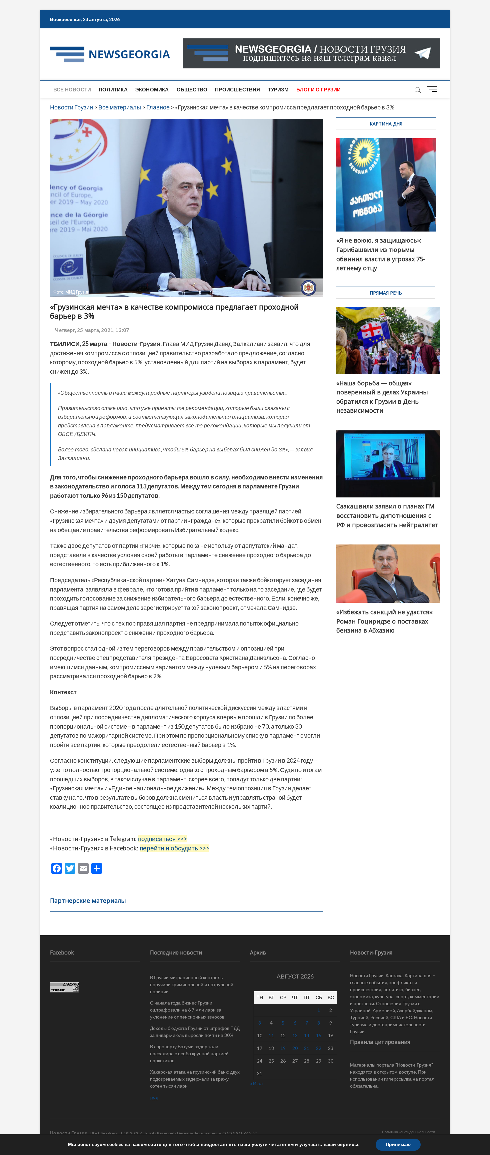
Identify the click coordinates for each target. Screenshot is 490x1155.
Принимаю (398, 1144)
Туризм (278, 89)
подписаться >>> (162, 838)
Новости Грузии (69, 1133)
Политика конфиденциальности (408, 1132)
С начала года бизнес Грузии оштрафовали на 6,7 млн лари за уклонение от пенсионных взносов (187, 1010)
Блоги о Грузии (318, 89)
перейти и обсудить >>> (174, 848)
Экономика (152, 89)
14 (306, 1035)
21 (306, 1048)
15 (318, 1035)
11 (271, 1035)
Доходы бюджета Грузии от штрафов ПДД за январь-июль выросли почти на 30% (195, 1031)
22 (318, 1048)
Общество (192, 89)
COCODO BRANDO (240, 1133)
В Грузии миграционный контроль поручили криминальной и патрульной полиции (191, 984)
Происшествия (237, 89)
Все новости (72, 89)
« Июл (256, 1083)
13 (295, 1035)
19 (283, 1048)
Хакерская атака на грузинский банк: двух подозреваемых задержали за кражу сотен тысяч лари (195, 1079)
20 (295, 1048)
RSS (154, 1098)
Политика (113, 89)
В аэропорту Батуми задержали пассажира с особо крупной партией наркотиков (189, 1053)
